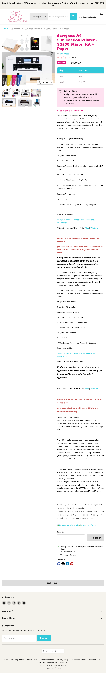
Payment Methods (78, 660)
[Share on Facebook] (58, 563)
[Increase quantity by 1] (81, 537)
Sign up (43, 638)
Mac (87, 227)
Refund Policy (32, 660)
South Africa (51, 651)
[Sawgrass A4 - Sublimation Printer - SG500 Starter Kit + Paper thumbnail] (6, 92)
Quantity (60, 532)
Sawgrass (64, 53)
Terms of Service (47, 660)
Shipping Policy (17, 660)
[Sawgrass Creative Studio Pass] (68, 525)
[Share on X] (63, 563)
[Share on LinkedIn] (67, 563)
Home (5, 29)
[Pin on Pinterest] (71, 563)
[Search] (73, 16)
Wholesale (64, 662)
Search (5, 660)
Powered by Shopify (53, 668)
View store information (68, 555)
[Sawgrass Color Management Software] (87, 525)
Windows (94, 227)
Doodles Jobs (94, 660)
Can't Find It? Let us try (47, 662)
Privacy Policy (62, 660)
